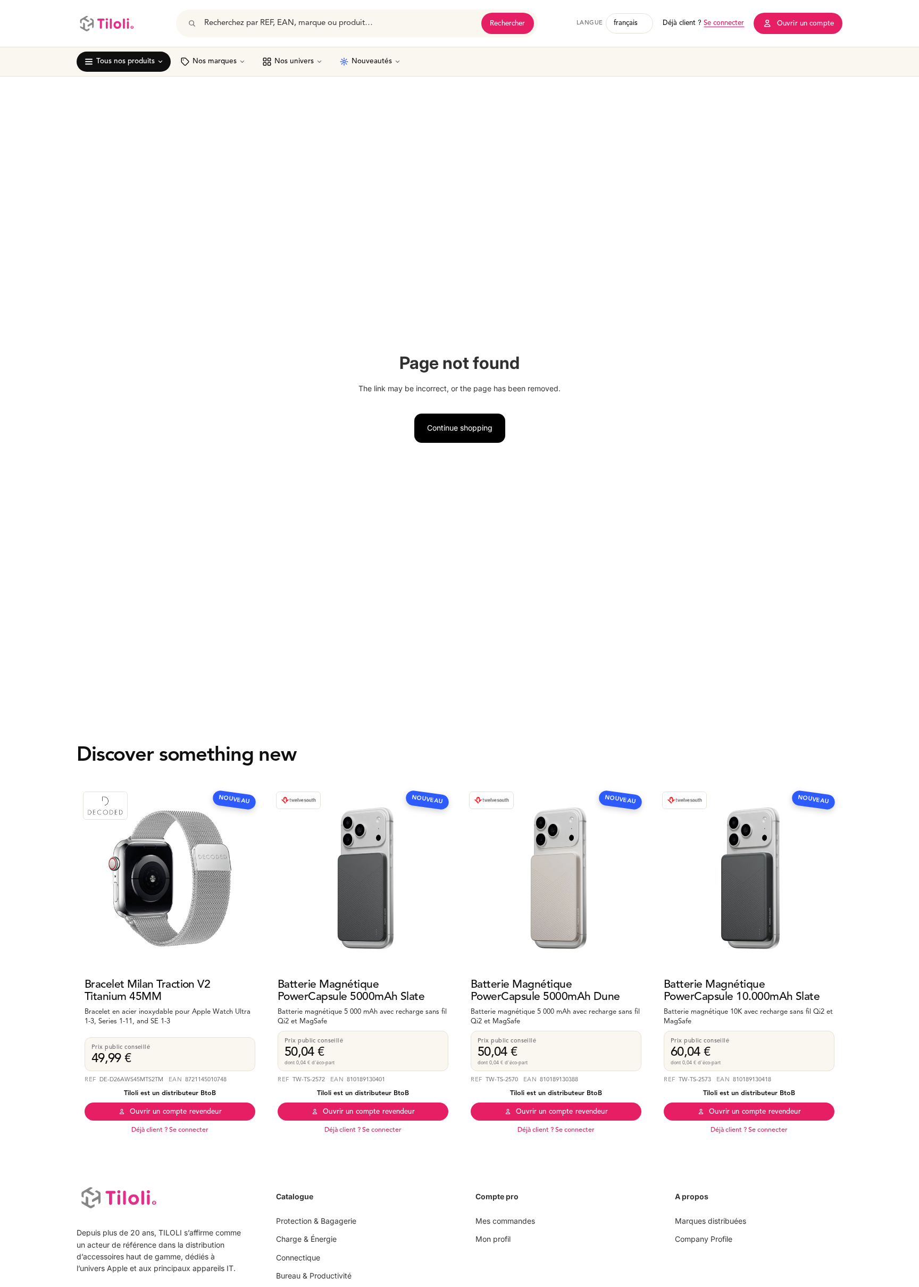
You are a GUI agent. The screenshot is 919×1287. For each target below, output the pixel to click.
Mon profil (493, 1238)
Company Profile (703, 1238)
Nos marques (215, 61)
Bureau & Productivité (314, 1275)
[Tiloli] (107, 23)
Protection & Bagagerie (316, 1220)
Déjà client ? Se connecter (169, 1130)
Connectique (298, 1257)
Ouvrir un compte (805, 23)
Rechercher (507, 23)
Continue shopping (459, 427)
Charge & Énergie (306, 1238)
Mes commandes (505, 1220)
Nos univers (294, 61)
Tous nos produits (125, 61)
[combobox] (339, 23)
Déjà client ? (703, 23)
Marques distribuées (710, 1220)
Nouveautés (372, 61)
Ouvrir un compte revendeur (175, 1111)
